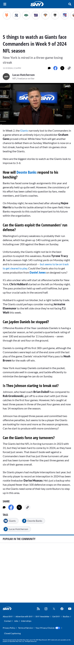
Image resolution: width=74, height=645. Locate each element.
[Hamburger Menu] (5, 4)
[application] (37, 104)
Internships (26, 621)
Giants (24, 130)
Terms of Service (25, 628)
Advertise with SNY (24, 616)
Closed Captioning (12, 633)
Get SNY (56, 616)
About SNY (8, 616)
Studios (66, 616)
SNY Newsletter (42, 616)
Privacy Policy (9, 628)
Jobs (16, 621)
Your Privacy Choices (45, 628)
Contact (7, 621)
